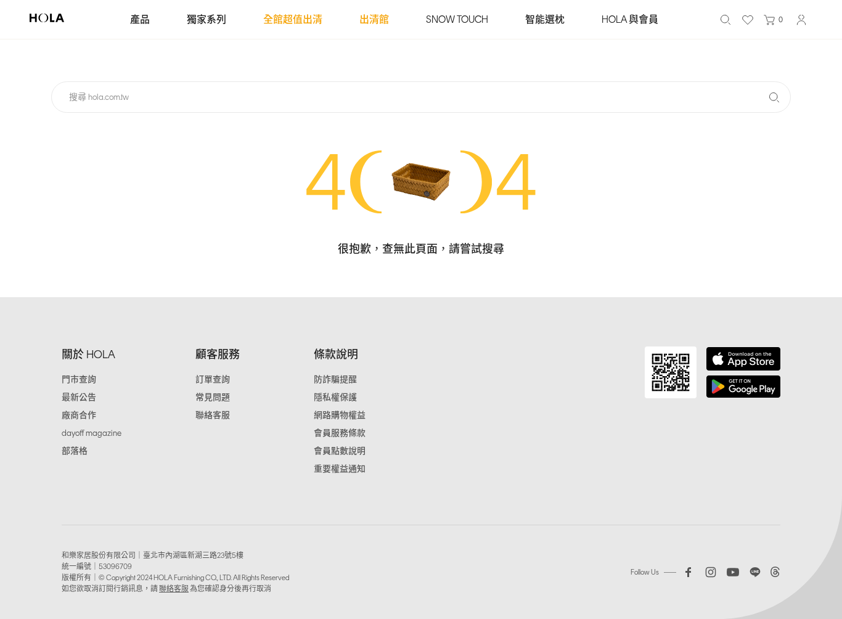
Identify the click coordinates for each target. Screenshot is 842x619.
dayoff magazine (91, 433)
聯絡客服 (212, 415)
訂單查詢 (212, 379)
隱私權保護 (335, 397)
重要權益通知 (340, 469)
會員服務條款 (340, 433)
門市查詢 (79, 379)
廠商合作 (79, 415)
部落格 (75, 451)
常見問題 (212, 397)
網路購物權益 (340, 415)
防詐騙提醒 (335, 379)
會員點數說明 (340, 451)
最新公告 (79, 397)
